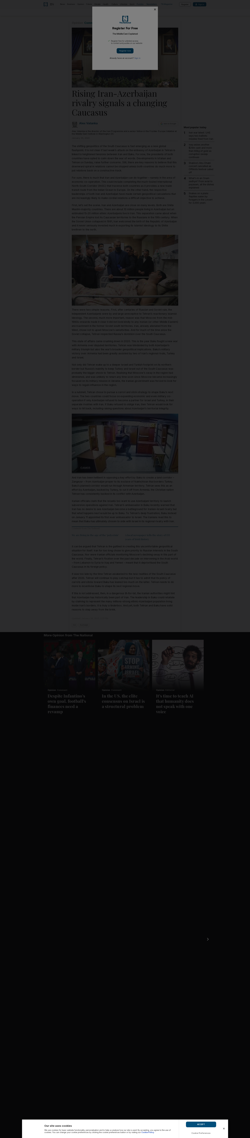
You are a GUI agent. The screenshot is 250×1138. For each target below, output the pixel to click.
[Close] (224, 1128)
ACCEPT (201, 1124)
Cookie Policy (147, 1132)
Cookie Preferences (201, 1133)
